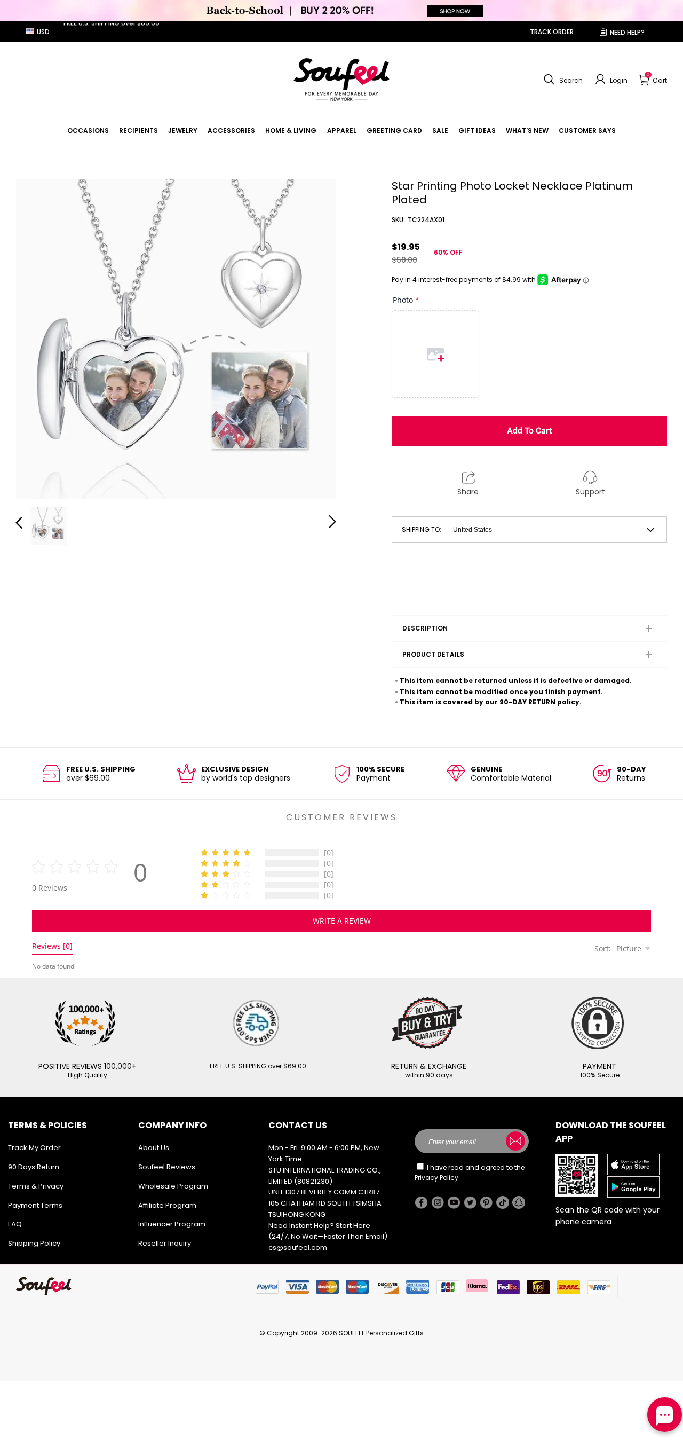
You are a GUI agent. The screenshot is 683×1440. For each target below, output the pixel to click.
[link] (88, 130)
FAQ (15, 1224)
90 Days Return (33, 1167)
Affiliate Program (167, 1205)
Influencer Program (171, 1224)
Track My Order (34, 1148)
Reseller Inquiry (164, 1243)
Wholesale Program (173, 1186)
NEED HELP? (627, 32)
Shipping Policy (34, 1243)
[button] (562, 79)
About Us (153, 1148)
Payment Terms (35, 1205)
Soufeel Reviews (166, 1167)
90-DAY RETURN (527, 701)
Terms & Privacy (35, 1186)
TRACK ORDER (552, 31)
